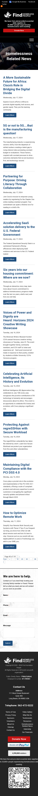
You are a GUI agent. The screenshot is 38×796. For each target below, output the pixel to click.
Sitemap (11, 727)
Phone (6, 605)
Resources (27, 721)
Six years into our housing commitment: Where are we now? (18, 273)
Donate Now (19, 31)
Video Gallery (27, 712)
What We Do (27, 715)
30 (27, 559)
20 (22, 559)
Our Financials (27, 732)
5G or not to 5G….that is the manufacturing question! (18, 129)
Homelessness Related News (27, 725)
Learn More (9, 115)
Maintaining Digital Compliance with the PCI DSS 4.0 (17, 468)
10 (17, 559)
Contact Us (11, 730)
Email (5, 615)
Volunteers (11, 721)
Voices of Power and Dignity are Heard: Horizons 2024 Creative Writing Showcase (18, 320)
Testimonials (27, 718)
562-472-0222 (25, 705)
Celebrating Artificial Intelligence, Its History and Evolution (18, 377)
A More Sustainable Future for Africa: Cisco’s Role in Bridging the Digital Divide (17, 85)
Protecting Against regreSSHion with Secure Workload (16, 428)
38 (35, 559)
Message (7, 626)
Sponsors (10, 718)
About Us (10, 724)
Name (6, 595)
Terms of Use (11, 712)
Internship (27, 729)
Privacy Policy (10, 715)
